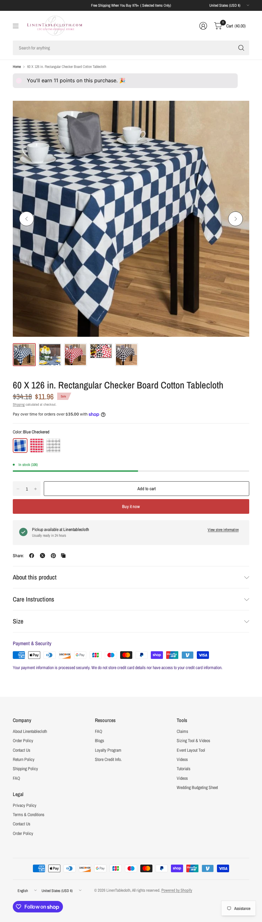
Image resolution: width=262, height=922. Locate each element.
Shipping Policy (25, 768)
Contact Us (21, 750)
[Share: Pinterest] (53, 555)
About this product (35, 577)
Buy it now (131, 506)
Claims (182, 731)
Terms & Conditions (28, 814)
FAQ (16, 778)
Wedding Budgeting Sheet (197, 787)
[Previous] (26, 218)
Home (17, 67)
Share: (18, 555)
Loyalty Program (108, 750)
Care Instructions (33, 599)
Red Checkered (36, 445)
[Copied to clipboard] (63, 555)
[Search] (241, 48)
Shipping (19, 404)
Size (18, 621)
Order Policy (23, 740)
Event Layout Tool (191, 750)
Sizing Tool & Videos (193, 740)
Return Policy (24, 759)
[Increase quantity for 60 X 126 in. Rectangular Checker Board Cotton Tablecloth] (35, 489)
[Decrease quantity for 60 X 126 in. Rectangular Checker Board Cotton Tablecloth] (18, 489)
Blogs (99, 740)
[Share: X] (42, 555)
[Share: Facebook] (31, 555)
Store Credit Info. (108, 759)
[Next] (235, 218)
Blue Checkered (20, 445)
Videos (182, 759)
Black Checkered (53, 445)
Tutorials (183, 768)
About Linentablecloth (30, 731)
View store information (223, 529)
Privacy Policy (24, 805)
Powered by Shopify (176, 890)
